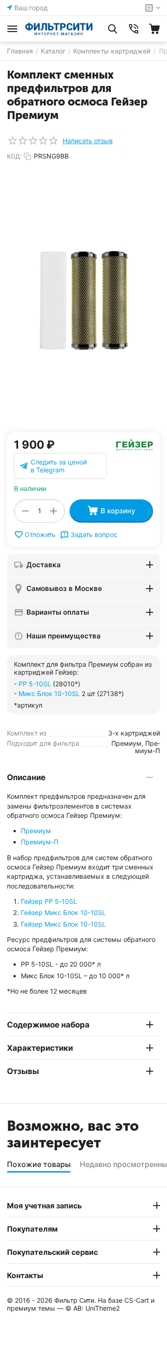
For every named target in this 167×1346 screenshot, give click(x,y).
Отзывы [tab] (23, 1071)
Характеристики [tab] (40, 1048)
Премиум (36, 831)
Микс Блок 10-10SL (49, 693)
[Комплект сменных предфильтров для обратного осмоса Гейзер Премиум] (83, 299)
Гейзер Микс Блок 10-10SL (63, 912)
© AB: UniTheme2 (92, 1308)
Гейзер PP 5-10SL (49, 901)
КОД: (14, 156)
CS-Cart (136, 1300)
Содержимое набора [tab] (48, 1024)
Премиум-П (39, 842)
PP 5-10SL (35, 684)
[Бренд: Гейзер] (134, 444)
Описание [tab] (26, 777)
